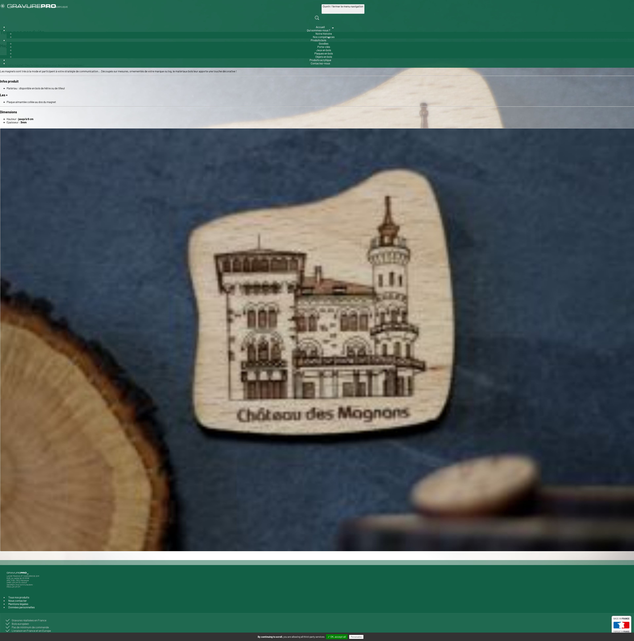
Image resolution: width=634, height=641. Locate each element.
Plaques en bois (323, 53)
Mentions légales (18, 603)
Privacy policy (372, 636)
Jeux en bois (323, 50)
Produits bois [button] (318, 40)
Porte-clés (323, 46)
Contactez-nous (320, 63)
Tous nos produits (18, 597)
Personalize (356, 637)
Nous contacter (17, 600)
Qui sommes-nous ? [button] (318, 30)
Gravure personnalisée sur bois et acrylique (40, 7)
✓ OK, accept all (337, 636)
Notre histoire (324, 33)
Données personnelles (21, 607)
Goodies (323, 43)
